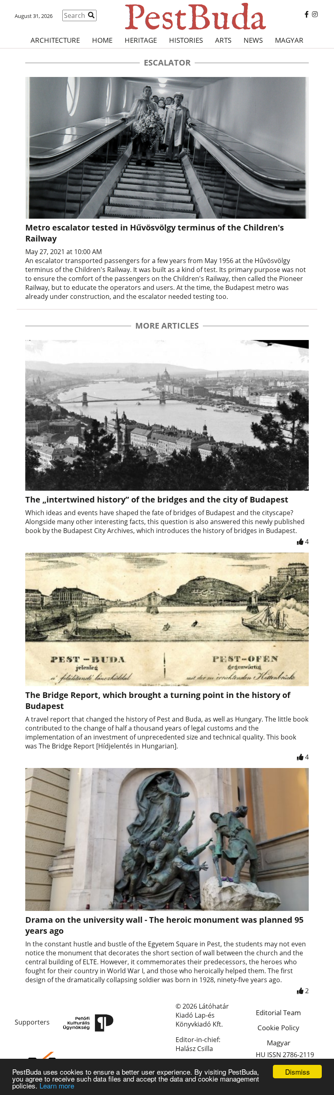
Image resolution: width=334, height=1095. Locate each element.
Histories (186, 40)
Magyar (289, 40)
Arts (223, 40)
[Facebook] (307, 14)
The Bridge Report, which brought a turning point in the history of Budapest (157, 700)
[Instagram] (315, 14)
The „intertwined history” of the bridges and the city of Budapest (156, 499)
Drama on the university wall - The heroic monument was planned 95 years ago (164, 925)
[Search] (91, 15)
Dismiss (297, 1071)
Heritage (141, 40)
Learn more (57, 1085)
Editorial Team (278, 1012)
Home (102, 40)
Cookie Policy (278, 1027)
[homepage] (167, 16)
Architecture (55, 40)
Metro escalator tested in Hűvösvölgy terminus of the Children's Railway (154, 233)
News (253, 40)
